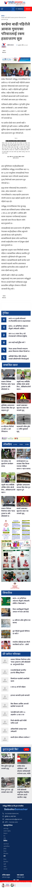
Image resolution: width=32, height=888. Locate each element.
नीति (4, 838)
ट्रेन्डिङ (4, 849)
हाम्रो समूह (5, 828)
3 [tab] (17, 879)
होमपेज (2, 16)
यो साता (21, 444)
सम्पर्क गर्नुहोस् (6, 831)
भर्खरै (4, 864)
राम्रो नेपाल (6, 844)
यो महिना (27, 444)
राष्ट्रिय (4, 867)
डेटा (4, 836)
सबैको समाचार (10, 45)
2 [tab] (16, 879)
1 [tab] (14, 879)
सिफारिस (5, 854)
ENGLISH (28, 9)
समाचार (5, 869)
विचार (4, 851)
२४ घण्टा (15, 444)
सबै (26, 749)
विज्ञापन (5, 833)
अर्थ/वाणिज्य (6, 846)
